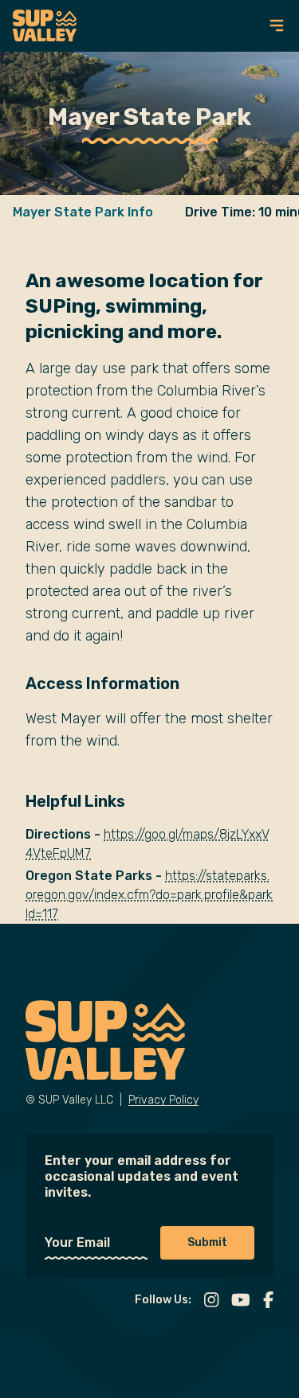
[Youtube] (240, 1300)
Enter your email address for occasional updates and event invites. (141, 1176)
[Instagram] (211, 1300)
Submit (207, 1242)
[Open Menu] (276, 25)
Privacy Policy (163, 1100)
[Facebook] (268, 1300)
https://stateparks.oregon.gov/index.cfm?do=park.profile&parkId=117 (149, 894)
